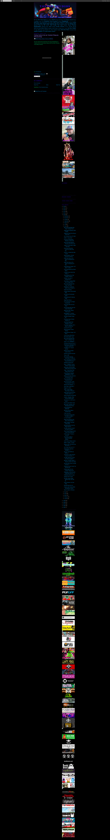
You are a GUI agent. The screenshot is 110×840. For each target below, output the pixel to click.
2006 (64, 505)
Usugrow (58, 29)
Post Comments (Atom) (43, 87)
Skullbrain (50, 28)
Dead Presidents (54, 21)
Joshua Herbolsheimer (43, 22)
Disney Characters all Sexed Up (70, 395)
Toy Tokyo (51, 29)
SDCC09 (74, 26)
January (66, 498)
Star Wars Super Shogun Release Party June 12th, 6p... (69, 479)
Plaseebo (65, 25)
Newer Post (36, 84)
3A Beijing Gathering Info (68, 362)
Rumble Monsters (60, 26)
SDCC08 (70, 26)
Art (39, 19)
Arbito (37, 19)
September (66, 221)
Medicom (63, 23)
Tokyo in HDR (66, 355)
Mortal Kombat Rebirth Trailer (69, 402)
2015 (64, 206)
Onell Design (53, 25)
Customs (46, 21)
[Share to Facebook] (38, 76)
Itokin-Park (36, 22)
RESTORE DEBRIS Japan (69, 336)
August (65, 222)
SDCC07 (66, 26)
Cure (43, 21)
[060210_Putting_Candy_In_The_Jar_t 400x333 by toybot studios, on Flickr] (43, 38)
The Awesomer (38, 71)
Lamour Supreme (60, 22)
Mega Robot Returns (68, 300)
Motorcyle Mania (37, 25)
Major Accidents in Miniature (69, 489)
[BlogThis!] (35, 76)
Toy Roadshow (46, 29)
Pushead (74, 25)
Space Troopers (64, 28)
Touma (41, 29)
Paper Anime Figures (68, 289)
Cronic (40, 21)
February (66, 496)
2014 (64, 208)
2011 (64, 213)
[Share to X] (37, 76)
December (66, 216)
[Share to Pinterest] (39, 76)
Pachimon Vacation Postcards (69, 353)
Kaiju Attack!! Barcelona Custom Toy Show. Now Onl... (69, 249)
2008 (64, 502)
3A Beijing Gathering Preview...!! (70, 343)
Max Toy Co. (58, 23)
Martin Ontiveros (50, 23)
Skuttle (53, 28)
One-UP (47, 25)
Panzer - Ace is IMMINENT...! (69, 341)
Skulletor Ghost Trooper (68, 476)
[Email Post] (47, 73)
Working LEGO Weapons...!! (69, 384)
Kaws (49, 22)
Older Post (58, 84)
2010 (64, 214)
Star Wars (70, 28)
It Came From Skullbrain (72, 21)
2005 (64, 507)
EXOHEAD (60, 21)
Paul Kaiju (60, 25)
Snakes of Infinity (58, 28)
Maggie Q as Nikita (67, 387)
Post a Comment (37, 83)
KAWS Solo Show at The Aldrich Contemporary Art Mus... (69, 259)
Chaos (75, 19)
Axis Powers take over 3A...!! (69, 447)
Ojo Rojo (43, 25)
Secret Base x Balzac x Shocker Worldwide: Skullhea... (68, 438)
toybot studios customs (50, 31)
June (65, 226)
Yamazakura (71, 29)
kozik (75, 29)
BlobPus (54, 19)
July (65, 224)
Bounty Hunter (63, 19)
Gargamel (65, 21)
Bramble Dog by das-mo (68, 485)
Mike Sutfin (67, 23)
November (66, 217)
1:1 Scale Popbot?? (67, 417)
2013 (64, 209)
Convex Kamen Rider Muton (69, 335)
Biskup (50, 19)
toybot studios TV (39, 31)
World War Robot (65, 29)
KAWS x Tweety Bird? (68, 237)
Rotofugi (53, 26)
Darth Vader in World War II (69, 386)
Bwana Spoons (69, 19)
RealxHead (37, 26)
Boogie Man (58, 19)
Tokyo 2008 (37, 29)
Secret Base (41, 28)
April (65, 493)
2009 (64, 500)
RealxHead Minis (45, 26)
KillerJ (51, 22)
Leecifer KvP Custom (68, 327)
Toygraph (55, 29)
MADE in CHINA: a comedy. (69, 442)
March (65, 495)
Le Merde (66, 22)
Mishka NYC (73, 23)
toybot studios (55, 6)
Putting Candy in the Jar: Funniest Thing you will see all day (46, 35)
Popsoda (69, 25)
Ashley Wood (43, 19)
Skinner (46, 28)
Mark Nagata (43, 23)
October (66, 219)
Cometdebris (36, 21)
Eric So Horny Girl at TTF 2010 (69, 236)
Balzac (48, 19)
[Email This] (34, 76)
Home (47, 84)
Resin (50, 26)
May (65, 491)
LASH (54, 22)
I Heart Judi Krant (67, 413)
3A (34, 19)
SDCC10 (36, 28)
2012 (64, 211)
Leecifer (70, 22)
